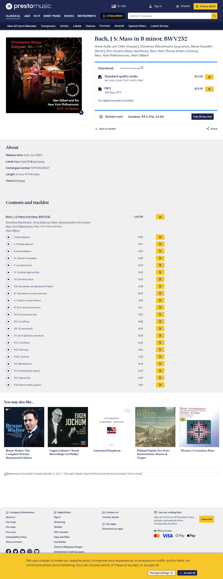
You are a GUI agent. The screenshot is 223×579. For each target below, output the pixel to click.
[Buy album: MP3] (209, 89)
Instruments (87, 16)
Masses (20, 181)
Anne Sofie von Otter (45, 222)
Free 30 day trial (202, 116)
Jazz (27, 16)
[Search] (214, 16)
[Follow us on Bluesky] (23, 551)
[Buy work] (160, 216)
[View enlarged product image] (44, 75)
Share (214, 128)
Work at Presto (14, 541)
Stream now (114, 117)
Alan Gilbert (13, 230)
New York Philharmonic (29, 161)
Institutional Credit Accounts (69, 551)
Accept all (189, 572)
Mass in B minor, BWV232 (34, 217)
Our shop (11, 527)
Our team (11, 522)
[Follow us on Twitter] (16, 551)
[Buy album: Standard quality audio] (209, 77)
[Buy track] (160, 237)
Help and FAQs (61, 537)
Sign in (158, 6)
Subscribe (206, 519)
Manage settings (159, 572)
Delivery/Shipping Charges (68, 546)
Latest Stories (159, 26)
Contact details (110, 517)
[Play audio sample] (8, 237)
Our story (11, 532)
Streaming (115, 16)
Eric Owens (83, 222)
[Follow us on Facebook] (9, 551)
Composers (48, 26)
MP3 (108, 88)
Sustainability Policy (16, 537)
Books (69, 16)
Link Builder (60, 541)
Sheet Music (52, 16)
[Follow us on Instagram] (30, 551)
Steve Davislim (67, 222)
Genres (90, 26)
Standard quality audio (121, 76)
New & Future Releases (21, 26)
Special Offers (137, 26)
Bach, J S (11, 217)
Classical (13, 16)
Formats (105, 26)
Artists (64, 26)
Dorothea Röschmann (19, 222)
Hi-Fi (37, 16)
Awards (119, 26)
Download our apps (112, 528)
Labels (77, 26)
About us (10, 517)
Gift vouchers (61, 532)
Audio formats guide (130, 68)
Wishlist (185, 6)
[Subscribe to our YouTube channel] (37, 551)
